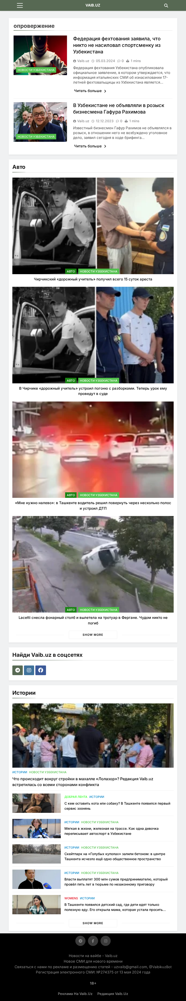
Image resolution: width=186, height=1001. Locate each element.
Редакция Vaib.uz (112, 994)
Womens (71, 898)
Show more (93, 634)
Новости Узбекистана (36, 70)
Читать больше (88, 90)
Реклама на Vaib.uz (75, 994)
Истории (19, 772)
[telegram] (18, 670)
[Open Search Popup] (166, 5)
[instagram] (29, 670)
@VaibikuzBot (160, 967)
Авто (71, 271)
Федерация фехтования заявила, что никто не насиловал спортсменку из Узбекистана (117, 45)
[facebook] (41, 670)
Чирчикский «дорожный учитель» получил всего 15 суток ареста (93, 279)
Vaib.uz (83, 61)
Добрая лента (75, 797)
